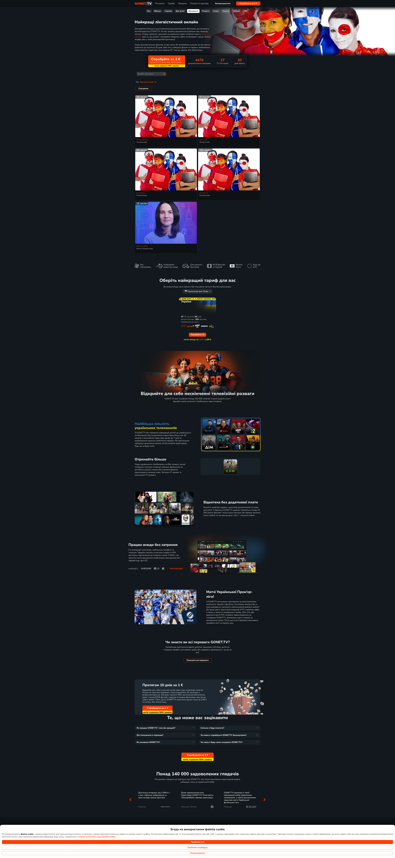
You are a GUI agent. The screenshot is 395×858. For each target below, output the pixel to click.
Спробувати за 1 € (248, 3)
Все (148, 11)
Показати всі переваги (197, 660)
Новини (225, 11)
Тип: (145, 82)
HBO (246, 11)
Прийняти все (197, 842)
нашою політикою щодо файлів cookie (96, 836)
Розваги (205, 11)
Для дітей (180, 11)
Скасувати (143, 88)
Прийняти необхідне (197, 847)
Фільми (157, 11)
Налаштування (197, 853)
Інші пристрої (176, 568)
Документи (193, 11)
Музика (236, 11)
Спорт (215, 11)
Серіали (168, 11)
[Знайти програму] (164, 74)
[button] (130, 799)
